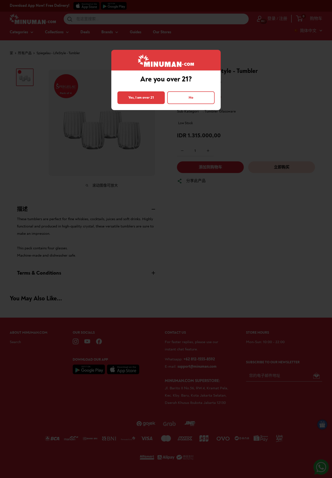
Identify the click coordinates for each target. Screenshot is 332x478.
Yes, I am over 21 (141, 97)
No (191, 97)
